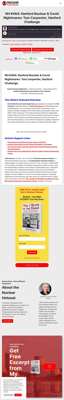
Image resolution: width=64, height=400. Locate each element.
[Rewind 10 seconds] (9, 34)
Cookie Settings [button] (8, 395)
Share (59, 36)
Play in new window (19, 40)
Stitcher (30, 44)
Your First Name (24, 235)
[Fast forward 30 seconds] (15, 34)
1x (12, 34)
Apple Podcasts (15, 44)
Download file (6, 40)
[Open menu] (60, 3)
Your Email (22, 243)
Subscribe (53, 36)
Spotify (23, 44)
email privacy (36, 258)
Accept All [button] (18, 395)
